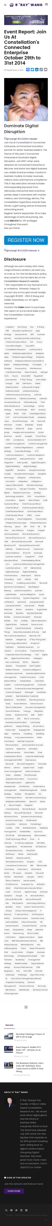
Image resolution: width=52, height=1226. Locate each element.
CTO (36, 451)
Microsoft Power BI (33, 899)
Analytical (35, 643)
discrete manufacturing (35, 797)
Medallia (28, 873)
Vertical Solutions (32, 771)
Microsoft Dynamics (30, 534)
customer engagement (24, 685)
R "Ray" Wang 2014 (37, 639)
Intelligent (38, 658)
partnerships (11, 594)
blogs (29, 929)
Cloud (39, 342)
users (8, 892)
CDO (24, 413)
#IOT (33, 410)
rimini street (41, 379)
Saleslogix (10, 975)
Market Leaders (21, 963)
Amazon (17, 892)
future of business (29, 922)
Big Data (19, 613)
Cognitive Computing (15, 982)
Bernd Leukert (40, 835)
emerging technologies (27, 956)
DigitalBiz (9, 470)
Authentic (10, 647)
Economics (32, 779)
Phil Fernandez (30, 775)
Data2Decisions (29, 828)
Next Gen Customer (25, 741)
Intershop (16, 734)
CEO (15, 621)
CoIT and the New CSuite (23, 417)
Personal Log (18, 933)
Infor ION (38, 971)
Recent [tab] (9, 1025)
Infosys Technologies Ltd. (26, 911)
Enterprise (21, 477)
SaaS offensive (20, 703)
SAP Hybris (33, 749)
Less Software (17, 530)
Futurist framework (23, 628)
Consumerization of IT (36, 440)
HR (39, 526)
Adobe (8, 715)
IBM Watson (11, 990)
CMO (8, 440)
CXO (37, 654)
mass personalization (24, 737)
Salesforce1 (38, 549)
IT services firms (21, 914)
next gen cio (11, 489)
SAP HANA (41, 843)
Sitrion (40, 877)
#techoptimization (14, 782)
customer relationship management (28, 564)
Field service (31, 760)
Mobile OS (20, 428)
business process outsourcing (27, 338)
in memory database (24, 843)
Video (8, 775)
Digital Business (12, 572)
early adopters (12, 922)
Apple (8, 413)
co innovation (21, 651)
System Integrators (31, 598)
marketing (28, 734)
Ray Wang (22, 327)
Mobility (18, 794)
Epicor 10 (33, 801)
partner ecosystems (23, 590)
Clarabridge (36, 824)
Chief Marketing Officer (30, 560)
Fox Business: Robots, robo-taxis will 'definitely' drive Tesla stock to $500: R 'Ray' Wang (30, 1067)
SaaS (8, 703)
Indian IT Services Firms (34, 907)
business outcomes (14, 673)
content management (15, 444)
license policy (20, 368)
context (9, 828)
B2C (19, 719)
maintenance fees (13, 372)
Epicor (17, 526)
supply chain (28, 767)
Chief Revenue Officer (15, 511)
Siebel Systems (12, 387)
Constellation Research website (21, 281)
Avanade (38, 553)
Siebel (37, 383)
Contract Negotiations (23, 447)
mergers (30, 530)
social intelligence (27, 594)
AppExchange (30, 892)
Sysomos (38, 831)
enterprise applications (22, 353)
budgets (28, 436)
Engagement (24, 730)
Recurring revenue (37, 700)
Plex (7, 903)
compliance (18, 440)
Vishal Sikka (29, 752)
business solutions (13, 556)
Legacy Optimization (14, 485)
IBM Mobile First (27, 944)
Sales (21, 307)
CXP (25, 568)
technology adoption (15, 496)
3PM (7, 331)
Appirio (22, 500)
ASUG (8, 888)
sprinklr (18, 436)
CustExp (24, 621)
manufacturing (12, 809)
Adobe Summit (21, 715)
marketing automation (26, 583)
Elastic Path (10, 730)
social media (17, 952)
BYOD (16, 413)
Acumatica (10, 500)
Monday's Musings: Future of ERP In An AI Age (30, 1035)
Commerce (10, 937)
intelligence (36, 481)
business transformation (16, 722)
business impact (20, 918)
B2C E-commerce (31, 719)
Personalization (12, 745)
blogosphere (18, 929)
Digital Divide (11, 624)
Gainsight (29, 692)
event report (26, 575)
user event (21, 602)
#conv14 (26, 553)
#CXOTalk (10, 835)
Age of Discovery (37, 975)
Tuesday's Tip (27, 884)
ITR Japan (17, 873)
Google (19, 895)
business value (37, 918)
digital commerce (26, 937)
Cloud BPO (29, 346)
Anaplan (30, 862)
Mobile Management (28, 790)
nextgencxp (21, 639)
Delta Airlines (36, 568)
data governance (27, 459)
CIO (31, 342)
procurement (11, 379)
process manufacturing (31, 816)
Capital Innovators (28, 677)
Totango (27, 711)
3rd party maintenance (22, 331)
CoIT (8, 417)
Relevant (35, 662)
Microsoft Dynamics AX (15, 538)
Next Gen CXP (34, 636)
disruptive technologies (24, 474)
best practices (21, 334)
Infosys (9, 911)
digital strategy (29, 466)
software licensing (30, 391)
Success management (35, 707)
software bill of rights (31, 387)
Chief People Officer (14, 797)
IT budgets (36, 364)
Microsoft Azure (28, 809)
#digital (30, 952)
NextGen (9, 639)
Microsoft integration (26, 764)
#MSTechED (32, 854)
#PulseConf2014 (23, 858)
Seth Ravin (27, 383)
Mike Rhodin (24, 990)
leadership (20, 960)
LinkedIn (9, 696)
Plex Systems (17, 903)
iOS (32, 421)
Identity (28, 579)
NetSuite (9, 549)
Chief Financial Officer (31, 504)
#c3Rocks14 (31, 820)
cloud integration (24, 519)
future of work (37, 624)
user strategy (29, 406)
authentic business (25, 647)
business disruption (22, 617)
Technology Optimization (16, 643)
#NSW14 (9, 858)
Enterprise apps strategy (22, 357)
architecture (24, 786)
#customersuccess (14, 850)
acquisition (10, 824)
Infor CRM (28, 971)
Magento (28, 805)
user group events (13, 605)
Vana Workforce (12, 553)
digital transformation (20, 658)
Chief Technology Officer (16, 839)
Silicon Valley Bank (14, 707)
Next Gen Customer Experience (25, 634)
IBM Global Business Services (24, 941)
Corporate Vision (37, 651)
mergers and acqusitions (24, 432)
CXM (17, 828)
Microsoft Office (37, 895)
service (17, 767)
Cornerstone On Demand (16, 865)
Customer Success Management (29, 688)
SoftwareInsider (30, 402)
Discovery (42, 986)
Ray (32, 327)
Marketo (17, 775)
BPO (32, 334)
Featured (24, 624)
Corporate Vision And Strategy (18, 654)
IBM (31, 865)
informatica (22, 869)
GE (41, 922)
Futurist (9, 628)
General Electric (12, 926)
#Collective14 (26, 846)
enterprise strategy (21, 364)
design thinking (22, 726)
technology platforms (36, 903)
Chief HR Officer (12, 508)
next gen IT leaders (27, 489)
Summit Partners (13, 711)
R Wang (40, 327)
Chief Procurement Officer (33, 508)
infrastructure (34, 477)
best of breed (33, 500)
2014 (29, 496)
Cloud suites (41, 519)
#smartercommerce (14, 862)
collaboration (25, 681)
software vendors (13, 752)
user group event (37, 602)
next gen (30, 877)
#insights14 (30, 794)
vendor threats (21, 410)
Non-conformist (12, 662)
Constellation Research (16, 349)
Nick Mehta (21, 700)
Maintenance (35, 368)
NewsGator (18, 877)
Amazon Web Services (23, 967)
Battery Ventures (12, 670)
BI (6, 978)
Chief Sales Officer (35, 511)
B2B (32, 715)
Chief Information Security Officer (28, 888)
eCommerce (38, 726)
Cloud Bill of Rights (14, 346)
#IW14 (20, 854)
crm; (8, 564)
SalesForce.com (23, 549)
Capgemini (30, 556)
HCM (32, 526)
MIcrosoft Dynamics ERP (22, 541)
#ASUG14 (41, 884)
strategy (37, 493)
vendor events (29, 880)
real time (9, 749)
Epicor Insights (15, 805)
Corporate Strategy (23, 451)
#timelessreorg (24, 835)
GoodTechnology (19, 421)
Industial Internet (29, 926)
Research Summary (21, 493)
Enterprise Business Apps (16, 523)
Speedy (9, 666)
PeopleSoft (38, 376)
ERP (25, 526)
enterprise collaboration (16, 801)
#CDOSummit (12, 884)
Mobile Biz (29, 425)
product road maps (14, 820)
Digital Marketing (13, 466)
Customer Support (13, 692)
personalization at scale (32, 745)
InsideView (41, 692)
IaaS (19, 579)
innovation (10, 481)
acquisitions (40, 496)
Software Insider (12, 391)
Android (42, 410)
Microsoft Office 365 (14, 899)
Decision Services (26, 986)
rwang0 (9, 383)
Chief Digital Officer (37, 413)
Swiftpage (22, 975)
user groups (29, 605)
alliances (23, 824)
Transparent (21, 666)
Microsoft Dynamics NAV (29, 545)
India (18, 907)
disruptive (21, 470)
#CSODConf (41, 846)
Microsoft (9, 764)
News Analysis (31, 372)
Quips (30, 428)
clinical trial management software (26, 978)
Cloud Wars (41, 436)
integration (23, 481)
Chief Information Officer (16, 342)
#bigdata (38, 711)
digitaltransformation (15, 779)
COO (40, 862)
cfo (39, 794)
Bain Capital (35, 666)
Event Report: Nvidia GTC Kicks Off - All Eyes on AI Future (28, 1050)
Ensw (32, 839)
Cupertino (10, 327)
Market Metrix (25, 831)
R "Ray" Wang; (26, 379)
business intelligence (32, 670)
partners (38, 590)
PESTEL (25, 662)
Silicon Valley (33, 933)
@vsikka (9, 907)
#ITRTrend (10, 854)
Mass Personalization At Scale (26, 632)
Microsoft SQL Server (23, 813)
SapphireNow (11, 846)
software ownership (27, 398)
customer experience (14, 455)
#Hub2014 (30, 850)
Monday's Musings (35, 485)
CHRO (29, 515)
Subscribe (14, 1191)
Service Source (36, 703)
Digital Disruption (38, 462)
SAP (17, 383)
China (23, 948)
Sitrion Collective (13, 880)
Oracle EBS (25, 376)
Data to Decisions (38, 621)
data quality (22, 462)
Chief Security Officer (14, 515)
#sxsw (19, 609)
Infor (18, 971)
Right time (21, 749)
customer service (13, 568)
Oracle (15, 376)
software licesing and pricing (18, 395)
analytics (29, 609)
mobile (18, 425)
